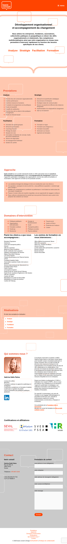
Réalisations (33, 535)
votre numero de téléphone (42, 484)
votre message (38, 490)
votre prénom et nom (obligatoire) (44, 463)
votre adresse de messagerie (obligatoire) (46, 477)
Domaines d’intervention (33, 533)
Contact (33, 538)
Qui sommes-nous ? (33, 537)
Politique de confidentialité (47, 540)
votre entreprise (38, 470)
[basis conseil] (6, 5)
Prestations (33, 530)
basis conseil (21, 540)
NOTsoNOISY (34, 540)
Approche (33, 532)
